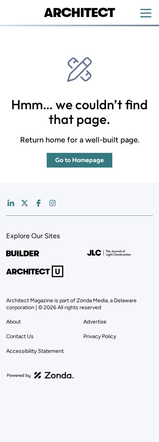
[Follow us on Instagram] (52, 203)
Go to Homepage (79, 160)
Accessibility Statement (35, 351)
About (13, 321)
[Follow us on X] (24, 203)
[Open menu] (146, 13)
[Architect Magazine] (79, 12)
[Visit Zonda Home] (40, 375)
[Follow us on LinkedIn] (10, 203)
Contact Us (20, 336)
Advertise (95, 321)
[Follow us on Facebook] (38, 203)
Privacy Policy (99, 336)
